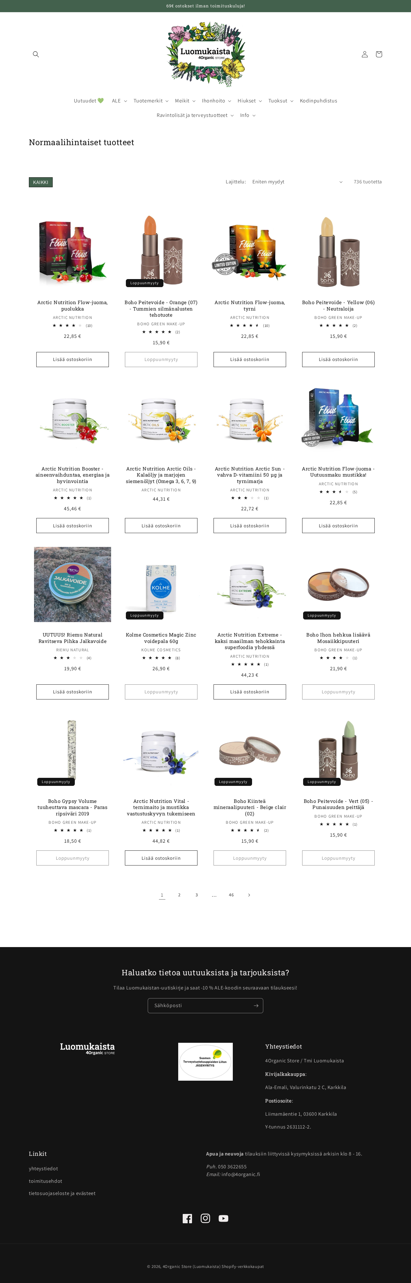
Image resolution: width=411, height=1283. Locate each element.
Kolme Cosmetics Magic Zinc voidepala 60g (161, 638)
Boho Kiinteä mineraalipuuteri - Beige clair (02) (250, 807)
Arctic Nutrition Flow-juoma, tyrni (249, 305)
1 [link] (162, 895)
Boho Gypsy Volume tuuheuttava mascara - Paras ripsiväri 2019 (72, 807)
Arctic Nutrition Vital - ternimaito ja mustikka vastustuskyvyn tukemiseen (161, 807)
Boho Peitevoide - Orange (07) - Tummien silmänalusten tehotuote (161, 308)
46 (231, 895)
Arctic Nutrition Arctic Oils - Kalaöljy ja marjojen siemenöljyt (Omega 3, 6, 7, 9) (161, 475)
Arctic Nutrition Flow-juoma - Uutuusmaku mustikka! (338, 472)
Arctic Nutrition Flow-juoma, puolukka (72, 305)
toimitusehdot (45, 1181)
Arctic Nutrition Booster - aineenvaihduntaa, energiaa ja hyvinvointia (72, 475)
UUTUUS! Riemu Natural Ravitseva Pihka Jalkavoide (73, 638)
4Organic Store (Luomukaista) (192, 1266)
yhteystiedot (43, 1168)
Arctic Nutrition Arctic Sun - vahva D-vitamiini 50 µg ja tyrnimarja (250, 475)
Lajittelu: (236, 181)
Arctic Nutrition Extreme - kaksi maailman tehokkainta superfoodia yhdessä (250, 641)
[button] (36, 54)
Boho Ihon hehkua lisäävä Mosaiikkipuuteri (338, 638)
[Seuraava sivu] (249, 895)
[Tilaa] (256, 1005)
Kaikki (40, 182)
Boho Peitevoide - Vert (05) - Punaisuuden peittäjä (338, 804)
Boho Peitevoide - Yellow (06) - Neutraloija (338, 305)
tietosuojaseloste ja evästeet (62, 1193)
